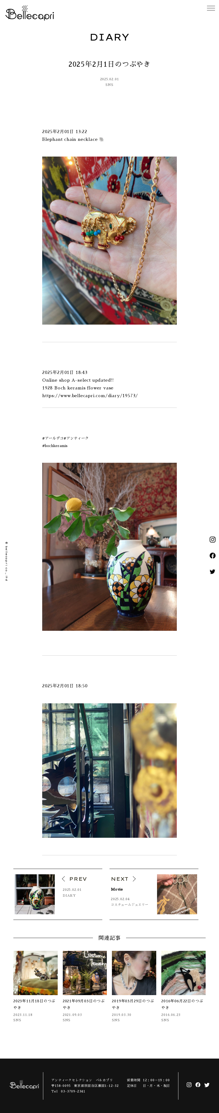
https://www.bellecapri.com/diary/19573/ (90, 396)
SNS (109, 84)
